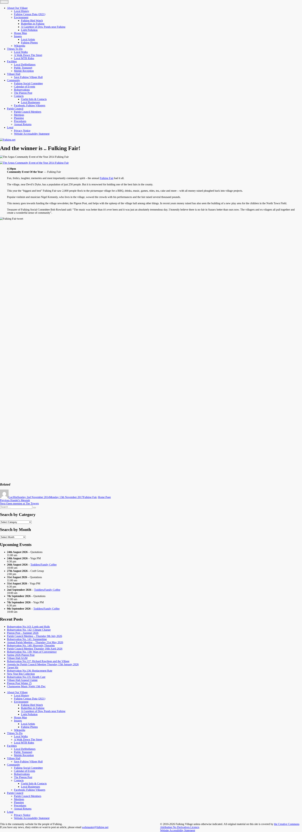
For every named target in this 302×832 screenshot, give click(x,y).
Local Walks (21, 51)
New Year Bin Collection (21, 673)
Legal (10, 127)
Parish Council (15, 108)
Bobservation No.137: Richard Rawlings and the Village (38, 661)
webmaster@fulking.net (95, 827)
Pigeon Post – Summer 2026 (22, 632)
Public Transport (23, 67)
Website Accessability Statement (31, 133)
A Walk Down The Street (28, 55)
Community (13, 80)
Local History (21, 11)
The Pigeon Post (23, 92)
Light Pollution (29, 29)
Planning (19, 118)
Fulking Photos (29, 42)
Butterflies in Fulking (32, 23)
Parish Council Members (27, 111)
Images (18, 36)
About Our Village (17, 7)
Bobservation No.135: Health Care (26, 676)
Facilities (12, 61)
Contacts (19, 96)
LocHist (13, 497)
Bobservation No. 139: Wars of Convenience (32, 651)
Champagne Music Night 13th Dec (26, 686)
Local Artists (28, 39)
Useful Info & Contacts (34, 99)
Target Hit (12, 667)
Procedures (20, 121)
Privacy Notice (22, 130)
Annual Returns (22, 124)
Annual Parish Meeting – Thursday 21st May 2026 (35, 642)
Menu (4, 2)
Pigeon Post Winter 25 (19, 683)
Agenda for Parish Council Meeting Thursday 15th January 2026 (43, 664)
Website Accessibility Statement (177, 830)
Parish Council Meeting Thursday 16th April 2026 (34, 648)
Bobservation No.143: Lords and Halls (28, 626)
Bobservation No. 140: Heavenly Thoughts (31, 645)
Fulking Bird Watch (32, 20)
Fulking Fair (106, 178)
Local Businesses (30, 102)
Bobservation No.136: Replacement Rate (29, 670)
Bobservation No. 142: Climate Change (29, 629)
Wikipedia (19, 45)
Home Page (104, 497)
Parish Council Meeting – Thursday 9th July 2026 (34, 636)
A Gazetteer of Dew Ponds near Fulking (43, 26)
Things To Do (15, 48)
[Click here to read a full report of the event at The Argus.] (34, 162)
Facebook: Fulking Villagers (29, 105)
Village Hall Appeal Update (22, 680)
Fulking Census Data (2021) (29, 14)
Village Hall (13, 74)
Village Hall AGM (17, 658)
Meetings (19, 114)
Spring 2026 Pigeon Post (20, 654)
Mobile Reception (24, 70)
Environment (21, 17)
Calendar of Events (24, 86)
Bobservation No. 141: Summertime (27, 639)
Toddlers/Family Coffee (43, 564)
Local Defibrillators (24, 64)
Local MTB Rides (24, 58)
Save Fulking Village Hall (28, 77)
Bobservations (22, 89)
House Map (20, 33)
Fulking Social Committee (28, 83)
